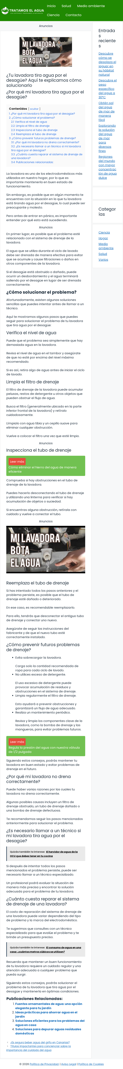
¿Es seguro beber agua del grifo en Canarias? (40, 1042)
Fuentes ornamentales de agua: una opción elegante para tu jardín (48, 1006)
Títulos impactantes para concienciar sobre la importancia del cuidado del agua (38, 1048)
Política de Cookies (91, 1064)
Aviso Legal (68, 1064)
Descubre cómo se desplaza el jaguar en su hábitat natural (107, 64)
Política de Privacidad (44, 1064)
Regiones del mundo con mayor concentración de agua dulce (108, 167)
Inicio (51, 6)
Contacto (73, 15)
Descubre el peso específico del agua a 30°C (108, 88)
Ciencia (53, 15)
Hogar (103, 238)
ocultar (34, 109)
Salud (66, 6)
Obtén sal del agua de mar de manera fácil (107, 111)
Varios (103, 259)
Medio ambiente (91, 6)
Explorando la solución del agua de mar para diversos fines (107, 138)
